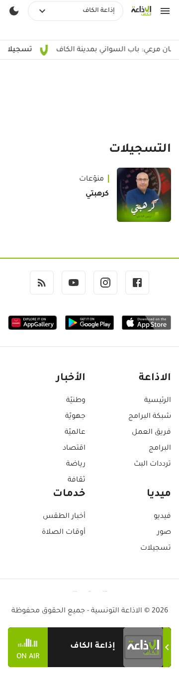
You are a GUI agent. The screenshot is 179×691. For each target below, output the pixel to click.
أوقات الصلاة (64, 533)
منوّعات (91, 180)
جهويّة (75, 417)
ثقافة (77, 481)
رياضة (76, 465)
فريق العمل (151, 433)
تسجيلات (155, 549)
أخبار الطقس (64, 517)
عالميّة (75, 433)
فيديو (162, 517)
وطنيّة (76, 401)
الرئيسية (157, 401)
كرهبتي (97, 194)
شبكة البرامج (149, 417)
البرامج (160, 449)
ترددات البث (152, 465)
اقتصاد (74, 449)
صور (164, 533)
